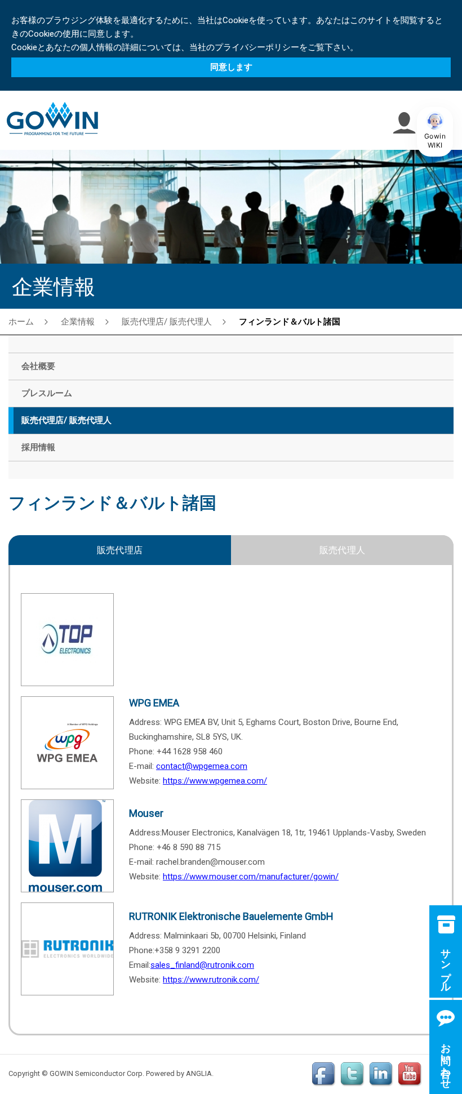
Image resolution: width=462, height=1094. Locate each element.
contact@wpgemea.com (201, 766)
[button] (435, 132)
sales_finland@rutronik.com (202, 965)
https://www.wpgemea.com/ (215, 781)
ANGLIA (199, 1073)
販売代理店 (120, 550)
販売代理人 (342, 550)
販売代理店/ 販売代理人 (167, 321)
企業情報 (78, 321)
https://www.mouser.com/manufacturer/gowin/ (251, 876)
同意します (231, 67)
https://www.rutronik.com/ (211, 980)
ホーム (21, 321)
